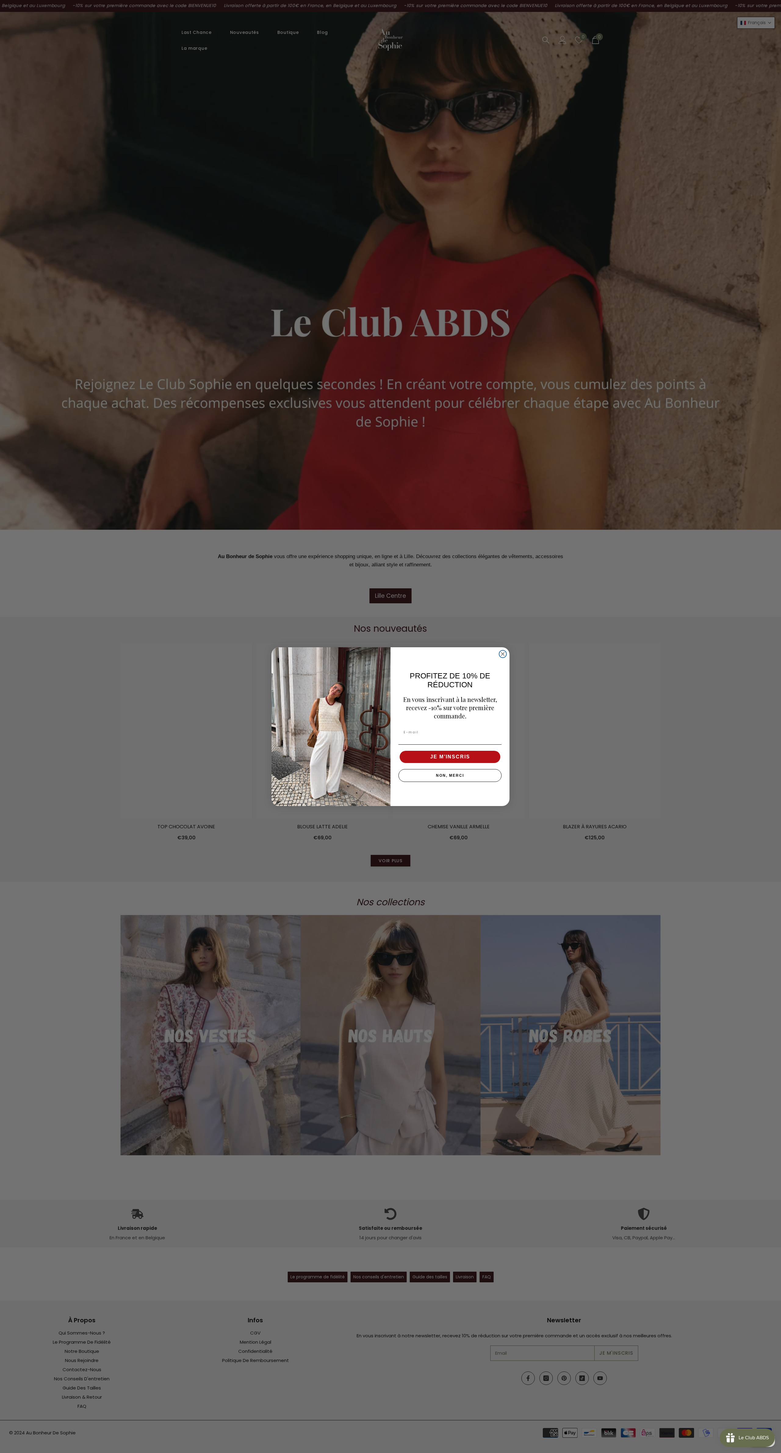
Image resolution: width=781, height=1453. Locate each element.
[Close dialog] (502, 654)
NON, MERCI (450, 775)
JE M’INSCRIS (450, 756)
